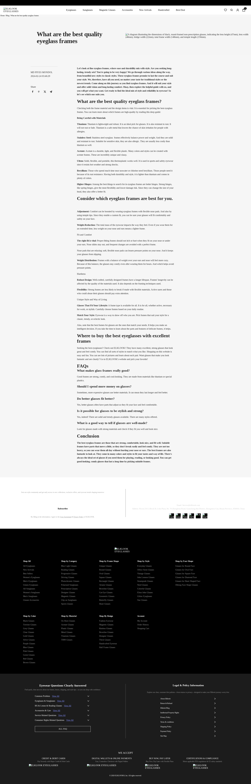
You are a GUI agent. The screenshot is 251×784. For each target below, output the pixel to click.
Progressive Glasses (69, 573)
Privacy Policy (78, 517)
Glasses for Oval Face (184, 570)
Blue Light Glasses (69, 566)
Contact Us (223, 498)
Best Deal (180, 10)
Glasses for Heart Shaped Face (187, 581)
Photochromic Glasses (70, 581)
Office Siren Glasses (145, 570)
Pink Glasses (28, 651)
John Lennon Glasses (145, 577)
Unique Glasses (105, 566)
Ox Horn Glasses (68, 621)
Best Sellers (28, 573)
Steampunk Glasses (145, 581)
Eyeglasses (71, 10)
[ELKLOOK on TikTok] (191, 515)
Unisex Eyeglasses (30, 585)
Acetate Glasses (67, 625)
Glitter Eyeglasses (144, 596)
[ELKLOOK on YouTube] (204, 515)
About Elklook (165, 699)
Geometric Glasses (106, 596)
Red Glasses (28, 659)
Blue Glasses (28, 647)
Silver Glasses (29, 640)
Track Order (154, 498)
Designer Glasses (68, 592)
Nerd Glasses (142, 585)
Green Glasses (29, 655)
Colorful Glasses (144, 589)
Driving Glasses (67, 577)
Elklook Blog (165, 708)
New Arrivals (145, 10)
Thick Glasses (105, 640)
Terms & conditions (167, 722)
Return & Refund (177, 498)
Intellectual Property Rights (169, 713)
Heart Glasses (104, 604)
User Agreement (65, 517)
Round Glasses (105, 570)
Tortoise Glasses (29, 625)
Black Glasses (28, 621)
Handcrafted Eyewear (108, 644)
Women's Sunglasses (31, 592)
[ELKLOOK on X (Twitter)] (198, 515)
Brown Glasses (29, 662)
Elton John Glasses (145, 592)
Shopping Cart (143, 628)
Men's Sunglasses (30, 596)
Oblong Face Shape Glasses (186, 585)
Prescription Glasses (69, 589)
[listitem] (33, 92)
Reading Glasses (67, 570)
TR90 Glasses (66, 640)
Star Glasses (142, 600)
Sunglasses (88, 10)
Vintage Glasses (143, 573)
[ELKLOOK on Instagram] (178, 515)
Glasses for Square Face (185, 573)
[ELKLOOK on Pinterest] (184, 515)
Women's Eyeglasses (31, 577)
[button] (225, 10)
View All (55, 696)
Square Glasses (105, 577)
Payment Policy (165, 731)
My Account (142, 621)
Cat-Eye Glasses (105, 592)
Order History (143, 625)
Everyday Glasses (144, 566)
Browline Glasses (106, 589)
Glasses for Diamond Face (186, 577)
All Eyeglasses (29, 566)
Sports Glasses (67, 604)
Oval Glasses (104, 573)
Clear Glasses (28, 632)
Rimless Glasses (105, 628)
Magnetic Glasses (107, 10)
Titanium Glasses (68, 636)
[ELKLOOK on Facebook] (171, 515)
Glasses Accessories (31, 600)
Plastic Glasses (67, 628)
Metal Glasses (66, 632)
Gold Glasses (28, 636)
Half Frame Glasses (107, 647)
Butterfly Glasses (106, 600)
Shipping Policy (201, 498)
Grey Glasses (28, 628)
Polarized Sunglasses (69, 585)
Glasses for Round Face (185, 566)
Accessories (127, 10)
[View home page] (13, 10)
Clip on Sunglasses (69, 600)
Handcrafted (163, 10)
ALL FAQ (63, 729)
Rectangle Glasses (106, 581)
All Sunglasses (29, 589)
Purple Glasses (29, 644)
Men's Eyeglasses (30, 581)
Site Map (163, 736)
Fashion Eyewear (106, 621)
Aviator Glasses (105, 585)
